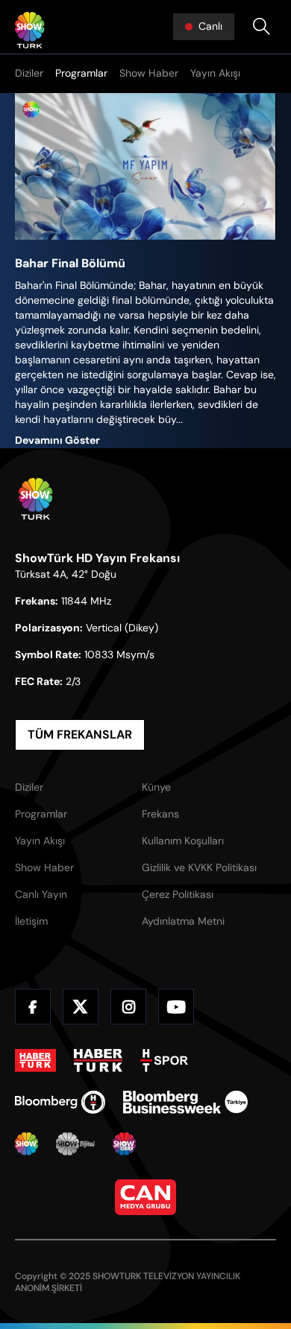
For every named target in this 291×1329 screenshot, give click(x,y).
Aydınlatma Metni (183, 921)
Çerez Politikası (177, 894)
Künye (156, 787)
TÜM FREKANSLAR (80, 734)
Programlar (81, 73)
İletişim (31, 921)
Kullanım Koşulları (183, 840)
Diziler (29, 73)
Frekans (160, 813)
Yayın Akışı (215, 73)
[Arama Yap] (261, 27)
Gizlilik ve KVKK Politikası (199, 867)
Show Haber (148, 73)
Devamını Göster (57, 440)
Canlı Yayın (41, 894)
